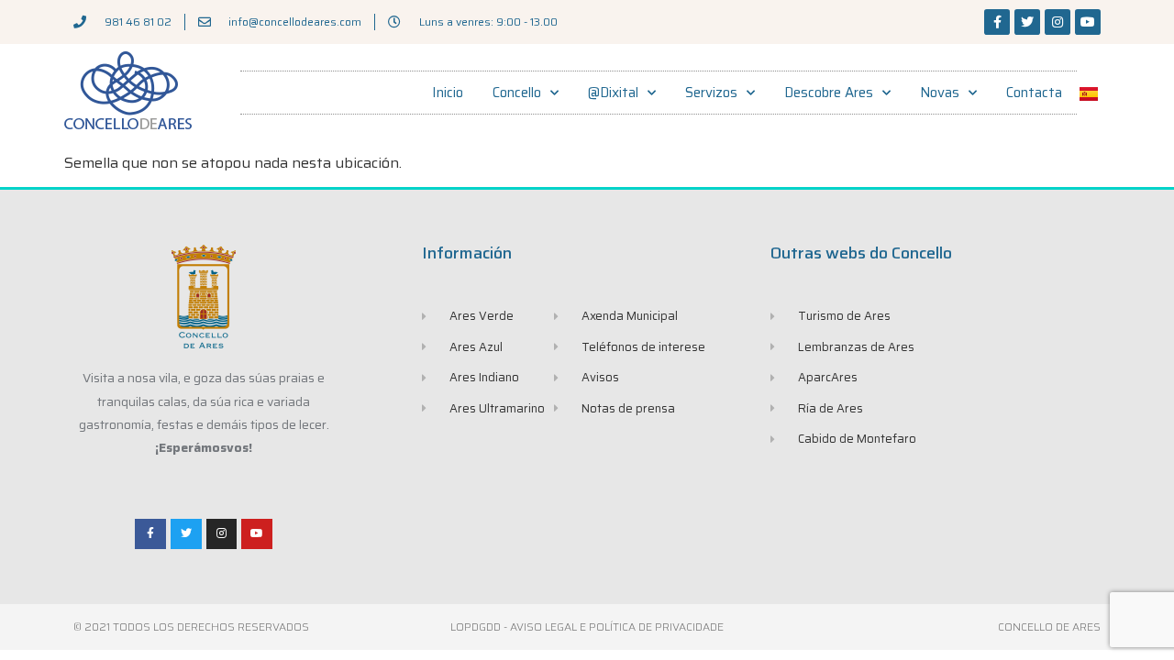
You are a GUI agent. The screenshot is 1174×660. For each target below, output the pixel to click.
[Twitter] (1027, 22)
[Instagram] (1057, 22)
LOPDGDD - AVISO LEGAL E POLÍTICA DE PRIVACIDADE (587, 626)
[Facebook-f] (997, 22)
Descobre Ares (828, 93)
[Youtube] (1088, 22)
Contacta (1034, 93)
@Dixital (613, 93)
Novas (939, 93)
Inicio (447, 93)
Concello (517, 93)
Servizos (711, 93)
